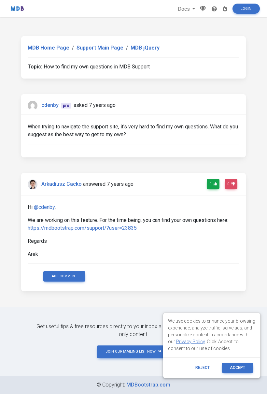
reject (202, 367)
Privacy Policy (190, 341)
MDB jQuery (145, 48)
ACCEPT (237, 367)
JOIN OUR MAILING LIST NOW (130, 351)
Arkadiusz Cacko (61, 184)
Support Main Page (100, 48)
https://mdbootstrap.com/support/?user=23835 (82, 228)
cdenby (50, 105)
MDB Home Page (48, 48)
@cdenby (44, 207)
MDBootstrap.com (148, 385)
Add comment (64, 276)
